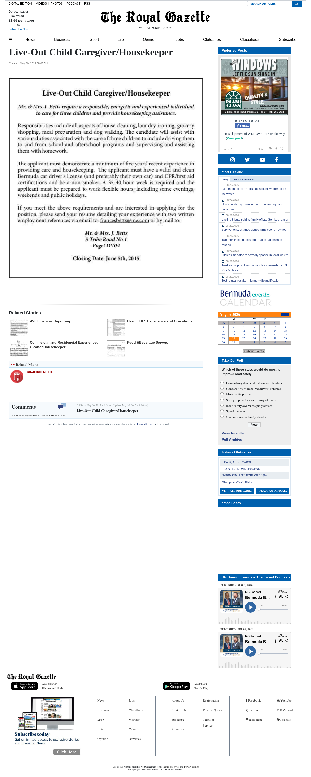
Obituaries (212, 39)
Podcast (285, 719)
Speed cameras (235, 411)
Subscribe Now (19, 29)
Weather (134, 719)
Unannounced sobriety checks (246, 417)
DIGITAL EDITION (20, 3)
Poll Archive (232, 439)
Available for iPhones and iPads (52, 686)
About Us (178, 700)
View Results (233, 433)
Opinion (149, 39)
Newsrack (135, 738)
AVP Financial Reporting (50, 321)
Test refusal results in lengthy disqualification (251, 280)
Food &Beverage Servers (147, 342)
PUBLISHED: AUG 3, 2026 (236, 585)
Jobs (180, 39)
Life (121, 39)
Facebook (254, 700)
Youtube (286, 700)
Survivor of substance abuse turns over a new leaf (254, 229)
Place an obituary (273, 491)
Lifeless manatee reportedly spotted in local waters (255, 255)
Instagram (255, 719)
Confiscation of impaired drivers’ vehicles (253, 388)
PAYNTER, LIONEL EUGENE (241, 469)
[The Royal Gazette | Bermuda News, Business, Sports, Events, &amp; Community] (155, 17)
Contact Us (179, 710)
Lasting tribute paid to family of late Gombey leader (255, 219)
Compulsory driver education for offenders (254, 383)
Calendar (135, 729)
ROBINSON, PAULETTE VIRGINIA (244, 475)
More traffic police (238, 394)
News (30, 39)
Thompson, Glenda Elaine (237, 482)
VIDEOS (41, 3)
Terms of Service (145, 424)
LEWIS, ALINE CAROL (237, 462)
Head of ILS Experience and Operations (159, 321)
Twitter (253, 710)
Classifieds (249, 39)
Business (62, 39)
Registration (211, 700)
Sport (94, 39)
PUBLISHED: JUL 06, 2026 (236, 629)
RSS (87, 3)
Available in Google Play (201, 686)
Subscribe (287, 39)
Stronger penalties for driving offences (251, 400)
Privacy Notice (212, 710)
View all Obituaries (237, 491)
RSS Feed (286, 710)
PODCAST (73, 3)
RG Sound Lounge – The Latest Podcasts (256, 577)
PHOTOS (57, 3)
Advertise (178, 729)
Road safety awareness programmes (249, 405)
